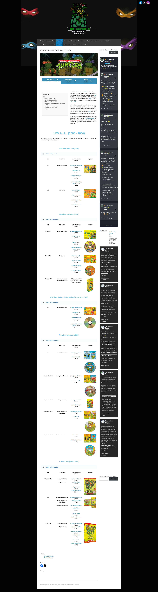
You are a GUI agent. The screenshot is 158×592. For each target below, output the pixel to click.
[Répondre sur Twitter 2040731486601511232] (101, 218)
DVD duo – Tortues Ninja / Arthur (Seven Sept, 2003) (55, 104)
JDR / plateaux (43, 44)
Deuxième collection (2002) (51, 101)
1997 (95, 95)
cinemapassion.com (49, 556)
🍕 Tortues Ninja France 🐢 (108, 75)
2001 (89, 98)
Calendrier (74, 44)
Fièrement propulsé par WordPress (48, 584)
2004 (80, 110)
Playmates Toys (82, 40)
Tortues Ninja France (109, 249)
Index (80, 44)
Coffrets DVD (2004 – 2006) (51, 107)
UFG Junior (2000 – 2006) (50, 98)
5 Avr (105, 77)
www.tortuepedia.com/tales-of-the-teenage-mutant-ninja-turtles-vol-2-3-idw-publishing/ (109, 354)
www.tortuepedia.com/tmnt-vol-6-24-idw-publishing (108, 343)
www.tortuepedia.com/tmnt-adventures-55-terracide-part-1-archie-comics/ (108, 446)
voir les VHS (73, 101)
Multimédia (59, 44)
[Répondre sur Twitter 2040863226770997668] (101, 145)
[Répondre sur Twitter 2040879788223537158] (101, 108)
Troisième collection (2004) (51, 106)
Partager (104, 279)
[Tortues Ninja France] (104, 231)
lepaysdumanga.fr (48, 557)
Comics (54, 40)
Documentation (66, 44)
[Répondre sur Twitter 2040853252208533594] (101, 199)
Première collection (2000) (51, 100)
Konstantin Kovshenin (73, 584)
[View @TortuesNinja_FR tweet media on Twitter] (109, 214)
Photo (105, 275)
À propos (85, 44)
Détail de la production (52, 154)
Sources (49, 109)
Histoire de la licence (45, 40)
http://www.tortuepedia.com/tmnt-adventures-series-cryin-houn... (109, 138)
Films (65, 40)
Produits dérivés (107, 40)
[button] (69, 154)
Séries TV (59, 40)
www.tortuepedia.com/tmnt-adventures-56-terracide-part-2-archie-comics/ (108, 271)
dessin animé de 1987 (81, 92)
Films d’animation (72, 40)
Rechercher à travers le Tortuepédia (108, 50)
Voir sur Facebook (105, 278)
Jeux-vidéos (52, 44)
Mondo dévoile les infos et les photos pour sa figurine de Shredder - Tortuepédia (109, 396)
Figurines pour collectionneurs (94, 40)
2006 (89, 111)
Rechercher (113, 52)
